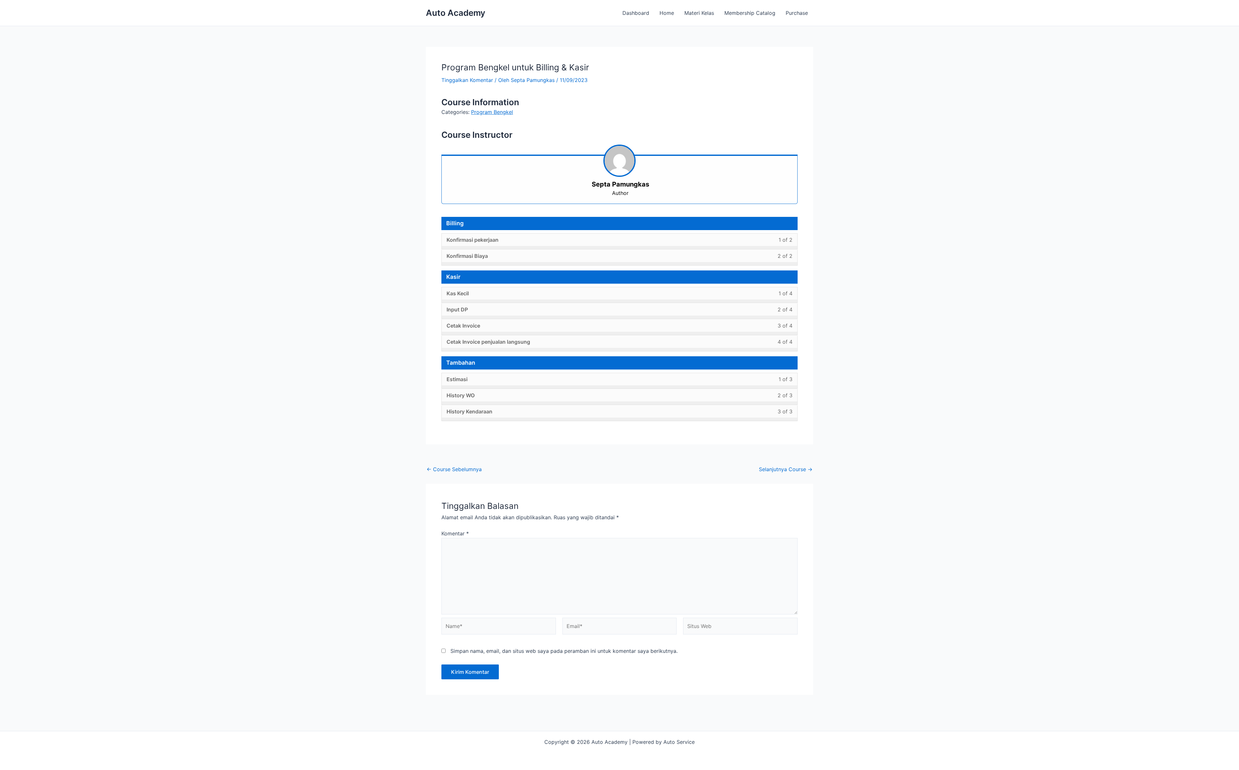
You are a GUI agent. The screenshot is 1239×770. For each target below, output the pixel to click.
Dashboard (635, 13)
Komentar (455, 533)
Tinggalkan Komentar (467, 80)
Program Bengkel (492, 112)
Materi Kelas (699, 13)
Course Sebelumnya (454, 469)
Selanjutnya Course (785, 469)
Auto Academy (455, 13)
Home (667, 13)
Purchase (797, 13)
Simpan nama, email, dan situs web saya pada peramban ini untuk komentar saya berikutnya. (564, 651)
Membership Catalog (749, 13)
